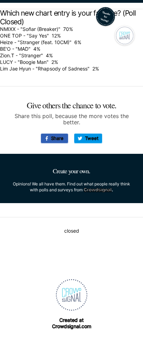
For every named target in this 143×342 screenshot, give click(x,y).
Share (56, 138)
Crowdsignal (98, 189)
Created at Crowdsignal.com (71, 323)
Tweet (90, 138)
